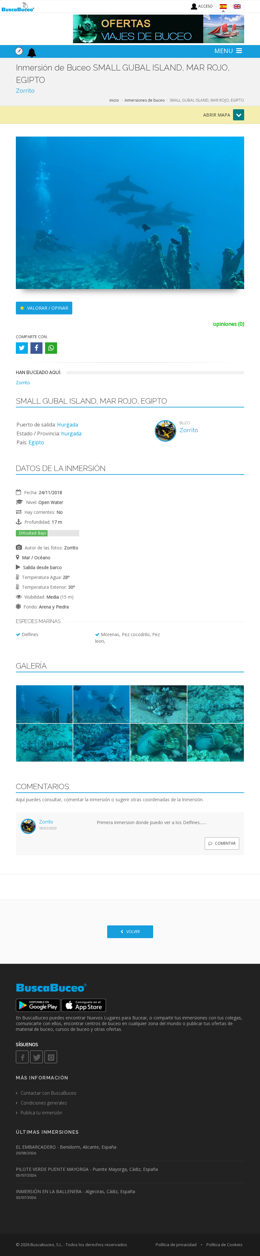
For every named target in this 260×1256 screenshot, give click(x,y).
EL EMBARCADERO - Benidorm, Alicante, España (66, 1147)
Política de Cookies (224, 1244)
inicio (114, 100)
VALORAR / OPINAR (47, 308)
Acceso (205, 6)
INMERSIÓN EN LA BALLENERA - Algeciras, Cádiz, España (75, 1191)
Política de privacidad (176, 1244)
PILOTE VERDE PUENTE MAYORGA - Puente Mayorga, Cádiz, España (87, 1169)
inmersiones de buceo (145, 100)
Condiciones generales (44, 1103)
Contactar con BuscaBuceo (48, 1093)
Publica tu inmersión (41, 1113)
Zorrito (25, 90)
